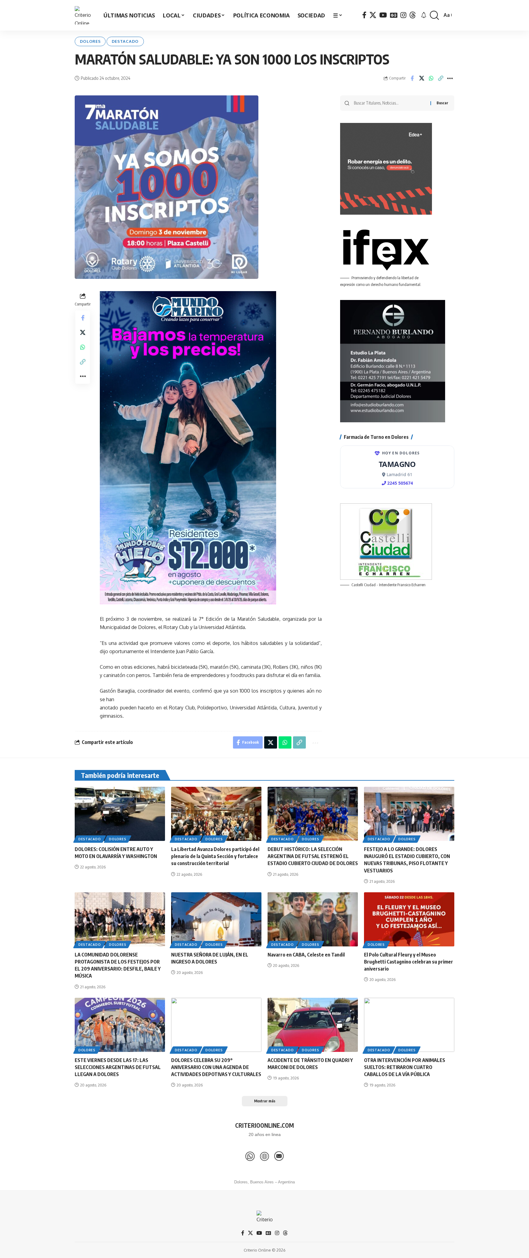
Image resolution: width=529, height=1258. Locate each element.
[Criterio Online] (84, 15)
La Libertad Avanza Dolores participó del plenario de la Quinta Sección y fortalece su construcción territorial (215, 856)
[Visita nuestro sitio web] (264, 1156)
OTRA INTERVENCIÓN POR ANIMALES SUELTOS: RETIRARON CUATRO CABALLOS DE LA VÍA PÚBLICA (404, 1067)
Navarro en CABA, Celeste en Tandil (306, 955)
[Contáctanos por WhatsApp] (250, 1156)
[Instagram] (403, 15)
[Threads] (413, 15)
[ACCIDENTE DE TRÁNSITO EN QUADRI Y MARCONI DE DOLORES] (313, 1025)
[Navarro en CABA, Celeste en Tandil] (313, 919)
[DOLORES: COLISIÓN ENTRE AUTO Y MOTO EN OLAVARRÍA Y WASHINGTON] (120, 814)
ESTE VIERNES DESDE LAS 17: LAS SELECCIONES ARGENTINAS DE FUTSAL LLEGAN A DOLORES (118, 1067)
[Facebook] (364, 15)
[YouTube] (383, 15)
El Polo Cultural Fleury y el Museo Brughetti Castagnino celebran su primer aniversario (408, 962)
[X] (373, 15)
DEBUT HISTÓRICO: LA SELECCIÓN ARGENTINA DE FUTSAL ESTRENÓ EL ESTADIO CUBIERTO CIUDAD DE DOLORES (313, 856)
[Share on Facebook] (412, 78)
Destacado (125, 41)
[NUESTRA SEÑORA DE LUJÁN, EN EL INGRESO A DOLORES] (216, 919)
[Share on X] (421, 78)
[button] (434, 15)
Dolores (90, 41)
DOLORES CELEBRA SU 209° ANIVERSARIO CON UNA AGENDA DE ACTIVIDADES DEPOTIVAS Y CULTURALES (216, 1067)
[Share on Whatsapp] (431, 78)
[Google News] (393, 15)
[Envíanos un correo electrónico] (279, 1156)
